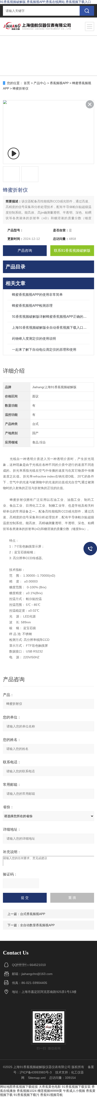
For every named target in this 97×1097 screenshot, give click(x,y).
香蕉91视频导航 (51, 1095)
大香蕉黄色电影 (50, 1086)
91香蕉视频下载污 (26, 1095)
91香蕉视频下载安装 (76, 1086)
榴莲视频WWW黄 (49, 1091)
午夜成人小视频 (74, 1091)
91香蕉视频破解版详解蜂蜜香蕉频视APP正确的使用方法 (51, 316)
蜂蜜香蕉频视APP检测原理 (32, 305)
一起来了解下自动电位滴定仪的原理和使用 (44, 349)
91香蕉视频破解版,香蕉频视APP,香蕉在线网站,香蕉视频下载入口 (45, 2)
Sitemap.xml (37, 1077)
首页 (27, 83)
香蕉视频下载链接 (25, 1086)
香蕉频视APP (59, 83)
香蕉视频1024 (27, 1091)
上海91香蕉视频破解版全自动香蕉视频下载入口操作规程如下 (51, 327)
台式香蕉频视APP (32, 914)
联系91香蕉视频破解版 (72, 250)
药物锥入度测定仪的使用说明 (34, 338)
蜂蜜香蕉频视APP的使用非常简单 (37, 294)
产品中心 (40, 83)
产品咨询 (25, 250)
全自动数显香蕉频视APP (37, 925)
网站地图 (6, 1086)
